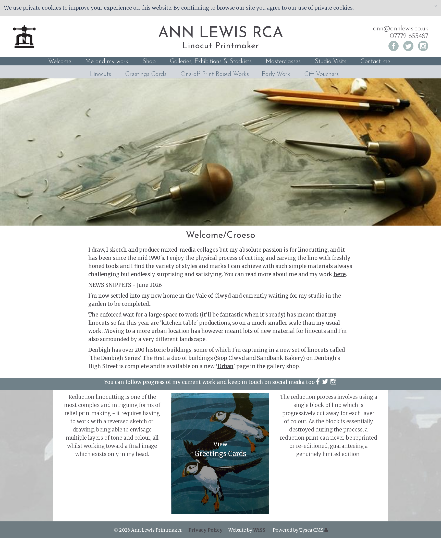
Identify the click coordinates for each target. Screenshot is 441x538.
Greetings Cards (145, 74)
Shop (149, 62)
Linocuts (100, 74)
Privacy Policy (205, 530)
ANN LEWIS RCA (220, 33)
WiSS (259, 530)
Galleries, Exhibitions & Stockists (211, 62)
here (340, 274)
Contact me (375, 62)
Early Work (276, 74)
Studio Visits (330, 62)
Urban (225, 366)
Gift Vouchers (321, 74)
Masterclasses (283, 62)
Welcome (59, 62)
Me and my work (106, 62)
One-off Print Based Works (214, 74)
